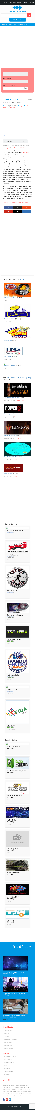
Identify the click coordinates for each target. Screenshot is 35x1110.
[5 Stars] (11, 102)
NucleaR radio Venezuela (10, 1039)
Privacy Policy (7, 1074)
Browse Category (7, 78)
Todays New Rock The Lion (11, 397)
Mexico (16, 417)
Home (5, 24)
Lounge (10, 107)
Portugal (19, 438)
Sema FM (6, 1033)
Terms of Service (8, 1071)
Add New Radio (17, 20)
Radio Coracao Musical (10, 435)
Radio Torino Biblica (9, 319)
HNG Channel (7, 356)
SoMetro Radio (8, 1045)
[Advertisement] (17, 46)
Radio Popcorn (8, 340)
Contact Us (7, 1068)
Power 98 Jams (8, 414)
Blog (6, 2)
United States (20, 400)
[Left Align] (29, 15)
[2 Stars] (5, 102)
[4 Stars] (9, 102)
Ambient (28, 106)
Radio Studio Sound (9, 365)
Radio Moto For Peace (10, 297)
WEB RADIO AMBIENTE (10, 457)
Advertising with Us (9, 1062)
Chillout (5, 107)
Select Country (7, 71)
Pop (14, 107)
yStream (6, 1036)
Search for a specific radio (10, 85)
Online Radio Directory (15, 2)
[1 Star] (3, 102)
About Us (6, 1065)
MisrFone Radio (8, 1042)
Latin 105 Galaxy (8, 473)
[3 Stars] (7, 102)
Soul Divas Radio (8, 1048)
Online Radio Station (28, 2)
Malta (15, 476)
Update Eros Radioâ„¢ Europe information (16, 202)
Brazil (15, 460)
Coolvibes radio (8, 1030)
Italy (10, 24)
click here (25, 152)
